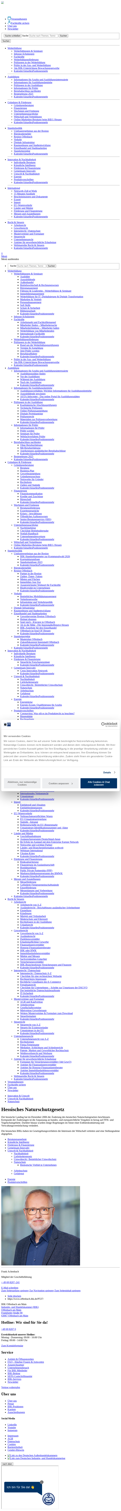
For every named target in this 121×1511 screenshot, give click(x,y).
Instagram (12, 1430)
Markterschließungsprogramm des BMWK (41, 873)
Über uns (12, 26)
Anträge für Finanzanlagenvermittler (38, 1064)
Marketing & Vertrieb (30, 299)
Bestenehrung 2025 (23, 93)
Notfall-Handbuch (29, 533)
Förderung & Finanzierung (27, 168)
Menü (4, 255)
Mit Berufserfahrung (30, 448)
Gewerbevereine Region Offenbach (38, 616)
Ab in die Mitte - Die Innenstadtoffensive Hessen (44, 625)
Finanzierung (20, 108)
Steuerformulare (28, 1016)
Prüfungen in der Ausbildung (28, 85)
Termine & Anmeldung (31, 348)
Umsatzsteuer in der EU (32, 1030)
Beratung (24, 468)
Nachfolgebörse (28, 528)
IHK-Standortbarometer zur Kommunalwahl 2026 (45, 556)
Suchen (63, 36)
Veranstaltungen (19, 19)
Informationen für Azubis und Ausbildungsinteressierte (41, 79)
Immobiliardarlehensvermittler (35, 953)
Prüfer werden (27, 430)
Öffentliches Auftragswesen (34, 516)
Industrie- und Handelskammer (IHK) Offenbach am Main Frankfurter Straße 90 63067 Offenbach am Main (20, 1311)
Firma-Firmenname (29, 1044)
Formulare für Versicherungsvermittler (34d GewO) (45, 1061)
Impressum (13, 1435)
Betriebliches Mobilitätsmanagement (38, 596)
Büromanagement (29, 288)
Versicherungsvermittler (32, 962)
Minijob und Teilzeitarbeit (33, 916)
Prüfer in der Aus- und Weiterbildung (32, 65)
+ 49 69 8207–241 (10, 1282)
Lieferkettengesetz (29, 682)
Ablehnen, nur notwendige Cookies (22, 783)
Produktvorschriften (24, 179)
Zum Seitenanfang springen (15, 1290)
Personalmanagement (30, 302)
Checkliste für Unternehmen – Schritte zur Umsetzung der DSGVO (53, 987)
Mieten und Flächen (30, 579)
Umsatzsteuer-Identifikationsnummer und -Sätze (44, 827)
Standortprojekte (22, 151)
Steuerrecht (19, 236)
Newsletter (13, 28)
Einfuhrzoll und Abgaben (32, 804)
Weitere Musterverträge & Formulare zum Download (46, 1013)
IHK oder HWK (28, 950)
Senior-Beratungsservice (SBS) (35, 519)
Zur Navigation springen (41, 1290)
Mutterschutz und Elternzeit (34, 919)
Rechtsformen (27, 1041)
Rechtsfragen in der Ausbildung (36, 922)
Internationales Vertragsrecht (34, 793)
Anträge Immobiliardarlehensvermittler (39, 1070)
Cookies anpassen (59, 783)
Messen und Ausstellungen (27, 213)
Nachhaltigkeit (27, 679)
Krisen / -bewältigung (31, 513)
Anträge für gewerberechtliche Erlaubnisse (35, 242)
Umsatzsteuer (27, 796)
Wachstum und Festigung (26, 111)
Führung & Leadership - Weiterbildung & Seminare (45, 291)
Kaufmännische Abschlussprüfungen (38, 405)
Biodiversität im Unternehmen (35, 587)
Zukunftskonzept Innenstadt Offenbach (39, 642)
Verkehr (18, 139)
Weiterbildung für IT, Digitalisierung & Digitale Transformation (51, 296)
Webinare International (31, 850)
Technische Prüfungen (31, 408)
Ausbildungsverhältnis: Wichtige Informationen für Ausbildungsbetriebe (56, 390)
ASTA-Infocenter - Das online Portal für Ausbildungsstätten (50, 396)
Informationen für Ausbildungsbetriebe (33, 82)
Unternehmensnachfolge (26, 113)
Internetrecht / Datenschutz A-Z (36, 973)
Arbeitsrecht (20, 225)
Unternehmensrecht (23, 239)
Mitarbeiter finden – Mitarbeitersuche (38, 325)
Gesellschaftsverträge (30, 1007)
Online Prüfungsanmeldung (34, 410)
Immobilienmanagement (32, 293)
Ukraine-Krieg (27, 853)
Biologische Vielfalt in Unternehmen (38, 1165)
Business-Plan (27, 470)
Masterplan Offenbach (31, 639)
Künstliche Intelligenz (25, 165)
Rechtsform (26, 482)
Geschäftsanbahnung (30, 836)
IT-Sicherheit (26, 993)
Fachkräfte (19, 56)
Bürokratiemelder (22, 133)
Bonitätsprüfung (28, 867)
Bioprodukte (26, 716)
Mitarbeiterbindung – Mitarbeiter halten (39, 328)
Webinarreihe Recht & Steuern (29, 245)
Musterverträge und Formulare (29, 233)
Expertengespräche (29, 510)
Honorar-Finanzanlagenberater (35, 947)
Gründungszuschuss (30, 476)
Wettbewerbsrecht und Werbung (36, 1053)
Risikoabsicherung (29, 862)
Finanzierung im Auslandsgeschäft (37, 864)
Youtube (12, 1427)
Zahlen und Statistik (30, 485)
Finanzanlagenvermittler (32, 944)
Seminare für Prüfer (30, 433)
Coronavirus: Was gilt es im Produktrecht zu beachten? (47, 713)
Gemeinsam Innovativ (25, 171)
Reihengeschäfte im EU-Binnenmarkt (39, 824)
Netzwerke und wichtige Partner (36, 844)
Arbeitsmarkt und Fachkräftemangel (38, 322)
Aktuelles (27, 71)
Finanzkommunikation (31, 493)
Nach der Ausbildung (30, 382)
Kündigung (26, 913)
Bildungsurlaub (27, 310)
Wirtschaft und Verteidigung (28, 116)
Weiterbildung (15, 271)
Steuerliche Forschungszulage (35, 662)
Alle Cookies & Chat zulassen (99, 783)
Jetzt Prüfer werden (29, 350)
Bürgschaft (25, 499)
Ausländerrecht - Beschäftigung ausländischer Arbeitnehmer (50, 907)
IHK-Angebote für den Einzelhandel (38, 627)
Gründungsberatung (24, 105)
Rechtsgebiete (27, 719)
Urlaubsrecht (26, 924)
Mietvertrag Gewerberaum (33, 1010)
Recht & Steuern (16, 899)
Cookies (12, 1444)
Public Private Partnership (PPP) (36, 870)
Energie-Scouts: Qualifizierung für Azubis (41, 705)
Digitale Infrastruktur (24, 142)
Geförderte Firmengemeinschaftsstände (39, 884)
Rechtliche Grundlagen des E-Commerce (40, 982)
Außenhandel (27, 282)
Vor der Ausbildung (30, 376)
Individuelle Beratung (24, 162)
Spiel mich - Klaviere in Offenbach (37, 622)
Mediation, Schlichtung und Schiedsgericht (41, 1047)
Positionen (37, 71)
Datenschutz (14, 1441)
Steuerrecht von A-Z (30, 1024)
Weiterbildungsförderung (26, 59)
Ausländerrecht (27, 936)
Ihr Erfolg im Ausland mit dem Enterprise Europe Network (49, 842)
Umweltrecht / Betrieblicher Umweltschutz (41, 685)
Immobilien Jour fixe (30, 582)
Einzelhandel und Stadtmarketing (30, 148)
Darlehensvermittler (30, 939)
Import (17, 202)
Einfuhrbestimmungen (31, 807)
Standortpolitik (15, 550)
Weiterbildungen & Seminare (28, 51)
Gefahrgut (25, 693)
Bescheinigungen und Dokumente (31, 196)
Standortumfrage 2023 (31, 562)
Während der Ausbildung (32, 379)
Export (17, 199)
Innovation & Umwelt (18, 1095)
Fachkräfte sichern (20, 23)
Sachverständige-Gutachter (33, 959)
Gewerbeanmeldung (30, 473)
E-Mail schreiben (9, 1287)
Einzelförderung (28, 887)
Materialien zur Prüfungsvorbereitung (38, 419)
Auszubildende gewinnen (33, 393)
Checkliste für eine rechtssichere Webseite (41, 976)
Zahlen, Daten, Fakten (31, 576)
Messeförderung (28, 882)
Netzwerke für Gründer (31, 479)
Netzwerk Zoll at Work (25, 191)
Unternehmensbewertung (32, 536)
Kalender (18, 71)
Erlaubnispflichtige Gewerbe (34, 942)
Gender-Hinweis (16, 1450)
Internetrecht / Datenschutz (27, 231)
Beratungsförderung (30, 508)
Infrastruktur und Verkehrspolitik (36, 602)
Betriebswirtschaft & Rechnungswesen (39, 285)
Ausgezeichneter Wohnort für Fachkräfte (40, 585)
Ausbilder (25, 276)
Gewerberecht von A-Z (31, 933)
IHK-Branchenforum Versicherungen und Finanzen (45, 964)
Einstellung (25, 910)
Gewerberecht (21, 228)
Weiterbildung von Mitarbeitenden (37, 330)
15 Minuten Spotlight (24, 193)
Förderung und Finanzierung (28, 211)
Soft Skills (25, 305)
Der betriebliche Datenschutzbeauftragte (40, 990)
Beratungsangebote (17, 1139)
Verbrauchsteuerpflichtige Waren (36, 816)
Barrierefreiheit (15, 1447)
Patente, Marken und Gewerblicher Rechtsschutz (44, 1050)
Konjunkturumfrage (30, 559)
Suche (25, 35)
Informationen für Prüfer (26, 88)
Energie (18, 176)
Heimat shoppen (28, 619)
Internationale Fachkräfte (32, 333)
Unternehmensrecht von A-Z (34, 1039)
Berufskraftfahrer (28, 353)
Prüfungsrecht (27, 416)
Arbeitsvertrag (27, 1004)
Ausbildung (13, 368)
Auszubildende (27, 279)
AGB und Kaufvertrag (31, 1002)
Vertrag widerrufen (10, 1387)
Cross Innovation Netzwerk (34, 670)
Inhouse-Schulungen (24, 54)
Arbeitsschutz (27, 690)
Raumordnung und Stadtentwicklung (32, 145)
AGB (10, 1438)
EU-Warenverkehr (23, 205)
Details (107, 772)
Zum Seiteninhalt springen (67, 1290)
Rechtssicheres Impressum (33, 979)
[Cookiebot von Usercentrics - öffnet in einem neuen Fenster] (103, 724)
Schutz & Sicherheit (30, 308)
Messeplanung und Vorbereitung (36, 890)
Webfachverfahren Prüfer (32, 436)
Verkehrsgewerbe (28, 599)
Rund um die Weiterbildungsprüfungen (39, 345)
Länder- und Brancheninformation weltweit (41, 847)
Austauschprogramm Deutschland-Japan (40, 839)
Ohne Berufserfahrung (31, 445)
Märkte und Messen (30, 956)
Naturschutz (26, 687)
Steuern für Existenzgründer (34, 1027)
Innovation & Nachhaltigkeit (22, 650)
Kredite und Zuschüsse (31, 496)
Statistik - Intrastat (29, 822)
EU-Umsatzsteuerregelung (33, 819)
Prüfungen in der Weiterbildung (29, 62)
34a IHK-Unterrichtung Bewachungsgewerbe (36, 68)
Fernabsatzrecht (28, 984)
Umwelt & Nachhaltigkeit (27, 173)
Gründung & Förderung (19, 462)
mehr (45, 71)
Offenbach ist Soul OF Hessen (35, 630)
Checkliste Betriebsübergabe (34, 530)
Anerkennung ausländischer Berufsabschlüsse (43, 450)
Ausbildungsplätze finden (33, 373)
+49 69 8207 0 (8, 1329)
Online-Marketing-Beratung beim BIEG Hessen (38, 119)
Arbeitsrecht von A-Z (30, 904)
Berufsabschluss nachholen (27, 91)
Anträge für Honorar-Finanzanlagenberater (41, 1067)
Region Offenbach (23, 136)
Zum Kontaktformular (12, 1345)
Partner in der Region (30, 573)
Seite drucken (14, 1296)
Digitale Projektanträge (31, 413)
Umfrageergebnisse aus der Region (31, 131)
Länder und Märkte (23, 208)
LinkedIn (12, 1424)
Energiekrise (26, 702)
